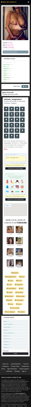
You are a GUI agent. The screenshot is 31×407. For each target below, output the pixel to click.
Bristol (22, 277)
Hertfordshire (12, 288)
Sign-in (24, 371)
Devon (11, 280)
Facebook (9, 371)
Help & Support (24, 369)
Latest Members (16, 364)
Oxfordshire (19, 300)
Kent (21, 288)
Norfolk (9, 300)
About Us (5, 364)
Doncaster (7, 143)
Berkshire (15, 273)
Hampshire (19, 284)
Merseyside (20, 296)
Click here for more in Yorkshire (9, 49)
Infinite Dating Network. (20, 393)
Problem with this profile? (10, 93)
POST (15, 353)
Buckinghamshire (11, 277)
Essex (10, 284)
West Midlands (10, 312)
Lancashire (19, 292)
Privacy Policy (15, 366)
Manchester (9, 296)
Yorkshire (11, 47)
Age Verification (12, 369)
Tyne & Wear (15, 308)
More (5, 149)
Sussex (19, 304)
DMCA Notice (20, 406)
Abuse (25, 406)
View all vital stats (11, 52)
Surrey (11, 304)
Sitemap (17, 371)
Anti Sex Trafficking (12, 406)
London (10, 292)
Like (25, 86)
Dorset (19, 280)
